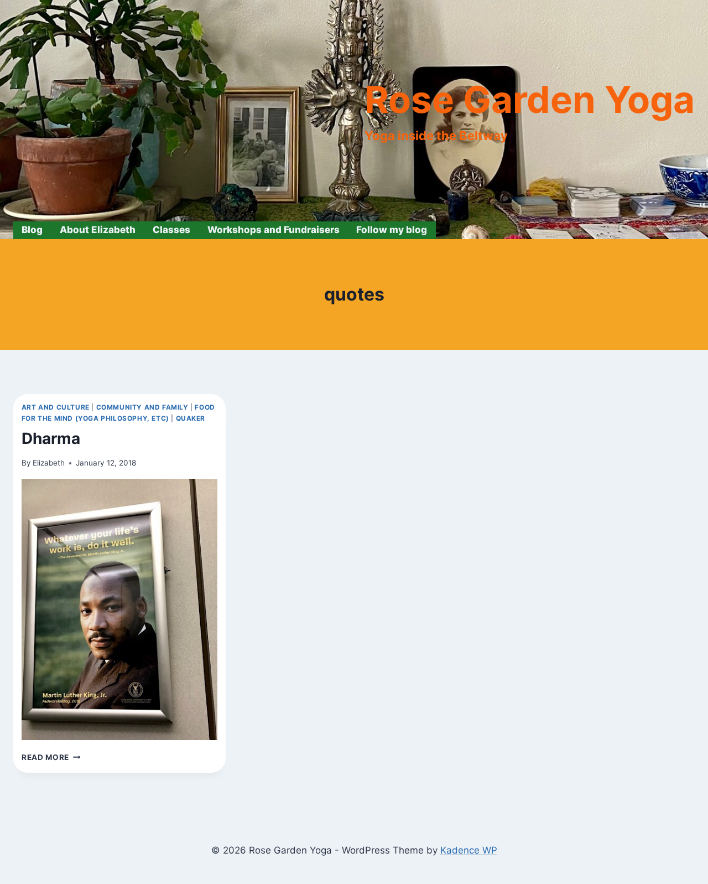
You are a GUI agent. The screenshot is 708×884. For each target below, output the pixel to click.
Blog (32, 229)
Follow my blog (391, 229)
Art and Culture (56, 407)
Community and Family (142, 407)
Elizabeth (49, 462)
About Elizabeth (98, 229)
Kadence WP (468, 850)
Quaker (191, 418)
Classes (171, 229)
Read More (51, 757)
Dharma (51, 438)
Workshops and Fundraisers (273, 229)
